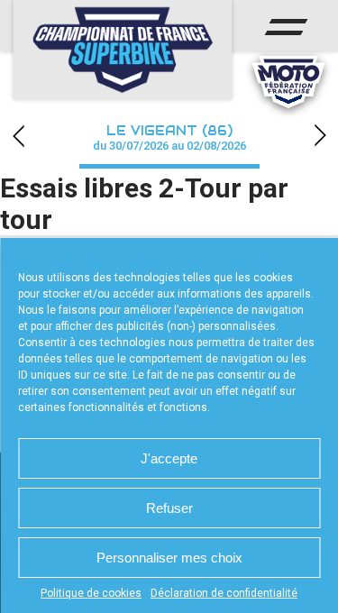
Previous (18, 135)
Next (320, 135)
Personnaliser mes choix (169, 557)
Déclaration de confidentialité (224, 593)
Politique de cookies (91, 593)
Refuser (169, 508)
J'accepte (169, 458)
